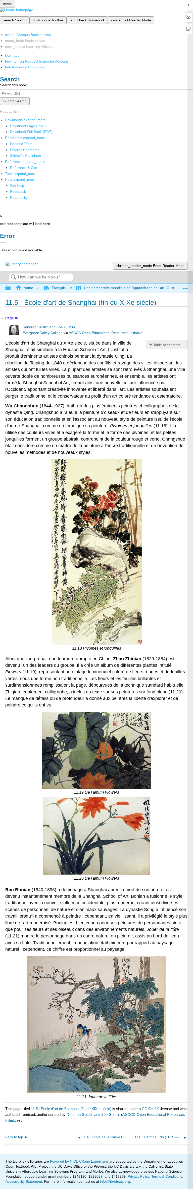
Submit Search (15, 101)
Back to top (14, 1137)
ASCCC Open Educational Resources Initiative (105, 333)
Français (58, 288)
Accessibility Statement (24, 1181)
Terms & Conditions (166, 1176)
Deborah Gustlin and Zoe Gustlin (49, 327)
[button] (18, 191)
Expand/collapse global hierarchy (11, 288)
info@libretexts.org (114, 1181)
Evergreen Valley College (43, 333)
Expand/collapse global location (185, 286)
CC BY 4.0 (150, 1109)
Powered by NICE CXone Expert (76, 1161)
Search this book (13, 85)
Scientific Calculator (25, 156)
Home (28, 288)
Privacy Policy (138, 1176)
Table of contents (166, 345)
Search (13, 277)
